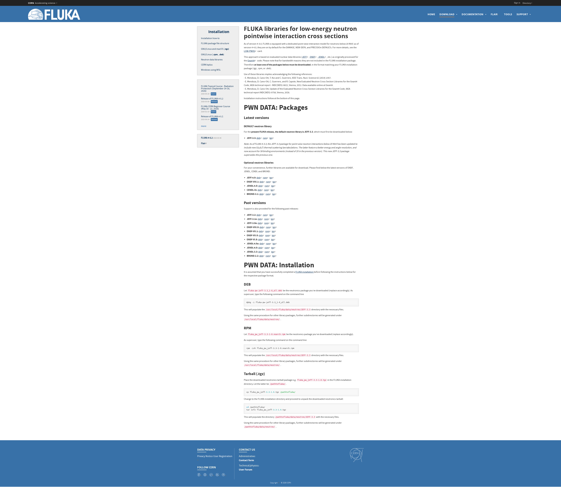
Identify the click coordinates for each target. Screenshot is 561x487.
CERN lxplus (207, 65)
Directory (527, 3)
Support (522, 14)
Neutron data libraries (212, 60)
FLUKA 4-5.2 (207, 138)
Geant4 (250, 61)
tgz (270, 138)
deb (258, 138)
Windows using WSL (211, 70)
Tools (508, 14)
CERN (41, 3)
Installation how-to (210, 38)
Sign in (517, 3)
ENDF (312, 57)
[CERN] (357, 455)
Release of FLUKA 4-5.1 (212, 117)
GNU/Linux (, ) (212, 55)
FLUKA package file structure (215, 43)
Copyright (274, 483)
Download (446, 14)
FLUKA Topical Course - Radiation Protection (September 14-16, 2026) (217, 89)
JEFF (304, 57)
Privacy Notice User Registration (214, 456)
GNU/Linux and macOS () (215, 49)
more (203, 126)
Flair (494, 14)
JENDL (321, 57)
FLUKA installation (304, 272)
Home (431, 14)
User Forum (245, 469)
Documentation (472, 14)
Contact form (246, 460)
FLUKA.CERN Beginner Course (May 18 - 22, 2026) (215, 108)
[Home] (90, 14)
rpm (265, 138)
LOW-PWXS (249, 51)
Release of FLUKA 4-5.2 (212, 99)
